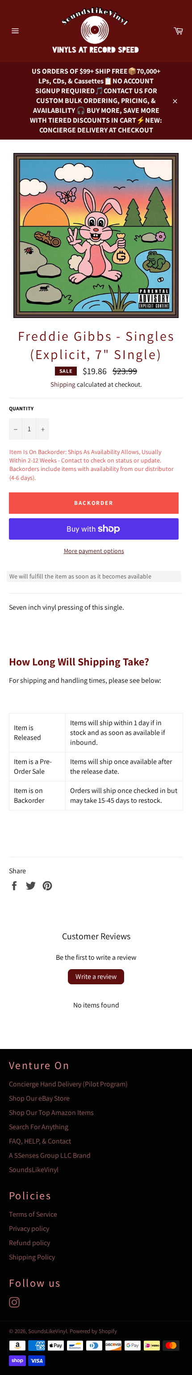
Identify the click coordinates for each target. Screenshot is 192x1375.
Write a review (96, 976)
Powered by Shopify (93, 1331)
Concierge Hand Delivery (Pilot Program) (68, 1084)
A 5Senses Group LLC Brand (50, 1155)
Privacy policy (29, 1228)
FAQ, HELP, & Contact (40, 1141)
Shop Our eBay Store (39, 1098)
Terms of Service (33, 1214)
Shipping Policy (32, 1257)
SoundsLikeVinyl (33, 1169)
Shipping (62, 384)
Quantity (21, 408)
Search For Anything (38, 1126)
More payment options (94, 551)
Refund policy (29, 1242)
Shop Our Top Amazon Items (51, 1112)
